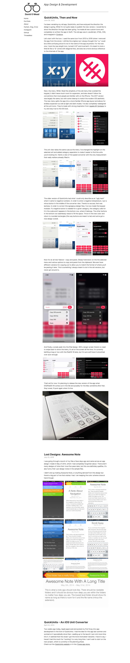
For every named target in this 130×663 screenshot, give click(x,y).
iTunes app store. (83, 644)
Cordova (59, 34)
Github (26, 33)
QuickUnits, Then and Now (60, 17)
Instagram (27, 30)
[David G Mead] (32, 12)
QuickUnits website (62, 644)
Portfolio (27, 21)
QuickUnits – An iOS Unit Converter (66, 622)
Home (26, 18)
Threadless (28, 35)
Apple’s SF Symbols (96, 106)
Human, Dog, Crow (31, 27)
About (26, 24)
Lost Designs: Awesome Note (62, 454)
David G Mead (32, 14)
